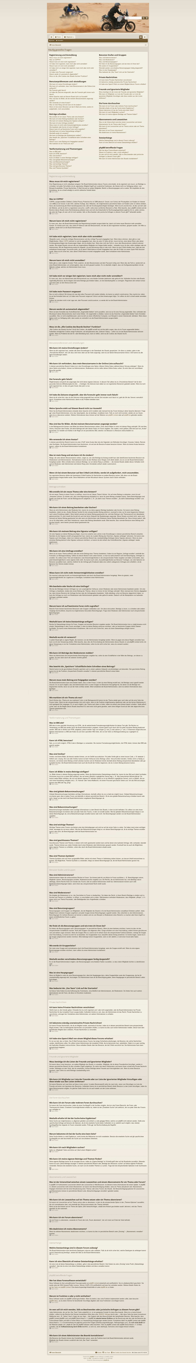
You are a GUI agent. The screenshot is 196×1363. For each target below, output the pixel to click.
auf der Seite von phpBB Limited (60, 1287)
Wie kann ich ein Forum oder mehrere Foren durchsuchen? (118, 106)
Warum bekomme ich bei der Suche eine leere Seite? (116, 110)
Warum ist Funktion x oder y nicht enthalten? (114, 152)
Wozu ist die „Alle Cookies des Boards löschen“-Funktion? (68, 76)
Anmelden (60, 40)
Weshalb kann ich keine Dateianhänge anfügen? (65, 131)
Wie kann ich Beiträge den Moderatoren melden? (65, 135)
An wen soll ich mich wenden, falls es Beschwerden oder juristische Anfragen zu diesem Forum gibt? (121, 155)
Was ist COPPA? (55, 60)
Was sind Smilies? (55, 156)
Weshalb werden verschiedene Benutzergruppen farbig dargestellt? (121, 68)
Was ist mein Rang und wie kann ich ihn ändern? (65, 105)
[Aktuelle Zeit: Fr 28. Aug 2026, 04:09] (145, 45)
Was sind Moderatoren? (107, 60)
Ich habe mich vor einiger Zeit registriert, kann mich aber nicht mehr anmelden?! (71, 69)
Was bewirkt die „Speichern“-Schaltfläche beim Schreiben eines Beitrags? (70, 138)
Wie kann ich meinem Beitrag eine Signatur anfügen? (66, 121)
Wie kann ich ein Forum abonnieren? (111, 130)
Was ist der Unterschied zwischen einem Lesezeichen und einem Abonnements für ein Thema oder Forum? (120, 123)
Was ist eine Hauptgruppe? (108, 70)
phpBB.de (127, 415)
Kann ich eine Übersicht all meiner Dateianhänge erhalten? (118, 142)
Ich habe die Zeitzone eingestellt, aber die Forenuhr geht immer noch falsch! (71, 93)
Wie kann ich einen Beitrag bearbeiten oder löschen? (66, 119)
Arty (90, 1358)
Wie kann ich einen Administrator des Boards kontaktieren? (118, 158)
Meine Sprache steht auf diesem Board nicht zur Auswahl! (68, 96)
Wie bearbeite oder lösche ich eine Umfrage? (64, 127)
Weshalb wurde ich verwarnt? (59, 133)
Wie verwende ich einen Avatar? (59, 103)
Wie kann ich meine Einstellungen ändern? (63, 84)
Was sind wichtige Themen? (58, 164)
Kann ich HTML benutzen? (58, 153)
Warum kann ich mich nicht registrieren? (62, 62)
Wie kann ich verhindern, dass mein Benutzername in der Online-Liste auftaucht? (72, 87)
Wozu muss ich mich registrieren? (60, 58)
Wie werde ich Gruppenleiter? (108, 66)
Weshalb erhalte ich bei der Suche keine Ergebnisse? (116, 108)
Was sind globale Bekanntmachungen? (62, 160)
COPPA (66, 241)
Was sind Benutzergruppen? (108, 62)
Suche (52, 40)
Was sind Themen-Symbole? (58, 168)
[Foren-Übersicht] (98, 18)
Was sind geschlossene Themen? (60, 166)
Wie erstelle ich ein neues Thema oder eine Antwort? (66, 117)
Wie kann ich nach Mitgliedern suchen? (112, 112)
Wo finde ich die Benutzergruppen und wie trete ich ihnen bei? (119, 64)
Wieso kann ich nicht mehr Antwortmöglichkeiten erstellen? (68, 125)
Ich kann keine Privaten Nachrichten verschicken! (115, 80)
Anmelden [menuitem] (145, 37)
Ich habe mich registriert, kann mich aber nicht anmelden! (68, 64)
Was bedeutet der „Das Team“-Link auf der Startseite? (116, 72)
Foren (59, 37)
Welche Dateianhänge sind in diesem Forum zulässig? (117, 140)
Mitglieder (69, 37)
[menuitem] (141, 37)
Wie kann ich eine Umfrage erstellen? (61, 123)
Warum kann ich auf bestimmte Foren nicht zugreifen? (67, 129)
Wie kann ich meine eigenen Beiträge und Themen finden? (118, 114)
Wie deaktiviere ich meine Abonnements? (112, 132)
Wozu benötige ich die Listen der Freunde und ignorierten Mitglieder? (121, 92)
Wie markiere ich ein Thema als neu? (61, 143)
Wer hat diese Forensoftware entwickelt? (112, 150)
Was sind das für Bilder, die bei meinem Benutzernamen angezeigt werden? (71, 100)
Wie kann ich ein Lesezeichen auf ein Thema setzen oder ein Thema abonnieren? (121, 127)
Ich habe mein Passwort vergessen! (61, 72)
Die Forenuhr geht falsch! (57, 90)
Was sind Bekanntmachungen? (59, 162)
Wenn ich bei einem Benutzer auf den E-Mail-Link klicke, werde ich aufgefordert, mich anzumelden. (71, 108)
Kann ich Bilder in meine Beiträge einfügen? (63, 158)
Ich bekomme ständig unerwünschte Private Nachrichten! (118, 82)
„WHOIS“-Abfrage (104, 1314)
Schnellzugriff (52, 37)
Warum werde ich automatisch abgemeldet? (63, 74)
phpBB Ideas (53, 1301)
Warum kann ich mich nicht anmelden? (62, 66)
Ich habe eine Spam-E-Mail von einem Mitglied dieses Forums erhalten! (122, 84)
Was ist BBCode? (55, 151)
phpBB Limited (113, 415)
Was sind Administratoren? (108, 58)
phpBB (92, 1356)
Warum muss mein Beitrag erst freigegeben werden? (66, 141)
